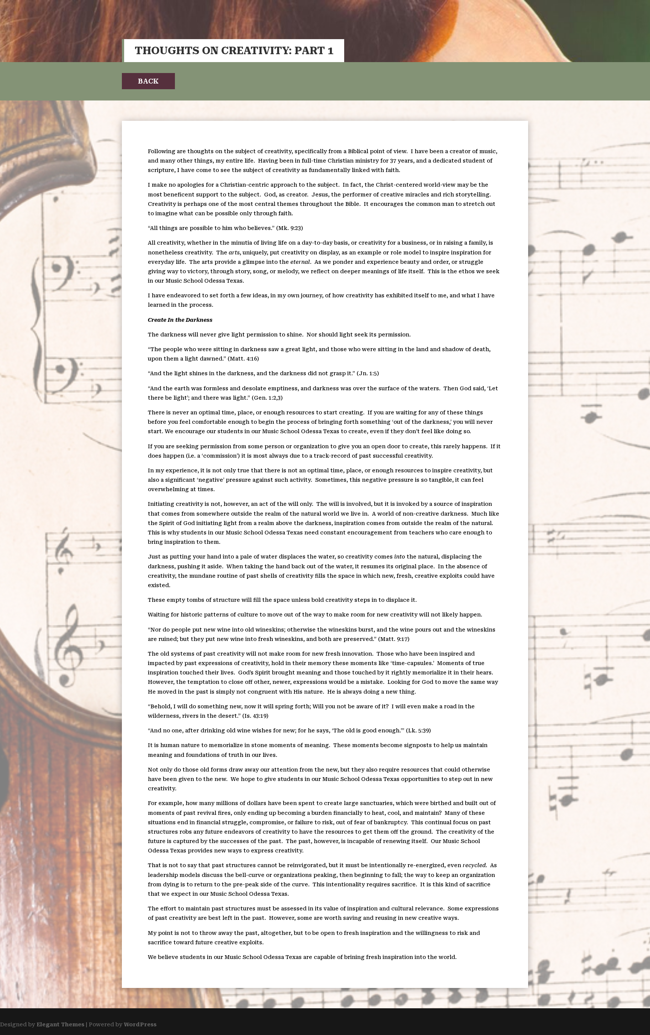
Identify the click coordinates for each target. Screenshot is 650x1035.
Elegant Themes (60, 1024)
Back (148, 81)
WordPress (140, 1024)
